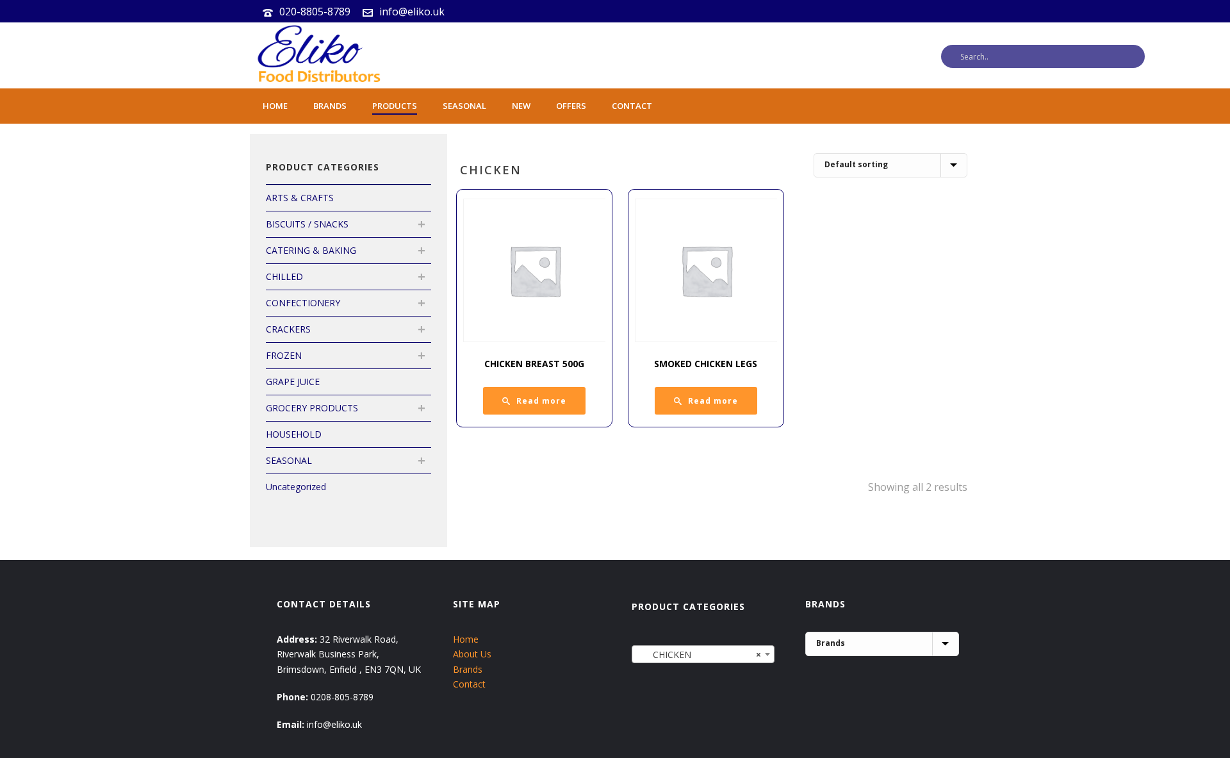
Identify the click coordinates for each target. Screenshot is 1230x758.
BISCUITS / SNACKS (307, 224)
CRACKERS (288, 329)
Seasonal (464, 105)
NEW (521, 105)
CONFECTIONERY (303, 303)
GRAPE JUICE (293, 381)
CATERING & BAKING (311, 250)
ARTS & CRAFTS (300, 198)
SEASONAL (289, 460)
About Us (472, 654)
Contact (632, 105)
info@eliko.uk (412, 11)
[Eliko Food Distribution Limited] (317, 55)
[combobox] (703, 654)
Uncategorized (296, 487)
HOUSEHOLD (294, 434)
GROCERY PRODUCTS (312, 408)
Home (275, 105)
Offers (571, 105)
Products (394, 105)
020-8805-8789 (314, 11)
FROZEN (284, 355)
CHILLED (284, 276)
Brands (330, 105)
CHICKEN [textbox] (699, 654)
